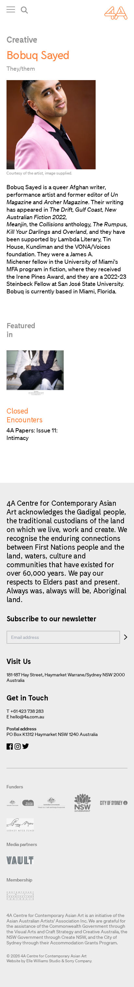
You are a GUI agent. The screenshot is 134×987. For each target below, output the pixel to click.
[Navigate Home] (115, 13)
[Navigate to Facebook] (10, 746)
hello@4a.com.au (27, 717)
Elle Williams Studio (43, 961)
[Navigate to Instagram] (17, 746)
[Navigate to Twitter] (25, 746)
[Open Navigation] (11, 11)
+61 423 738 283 (27, 711)
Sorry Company (78, 961)
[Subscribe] (125, 637)
